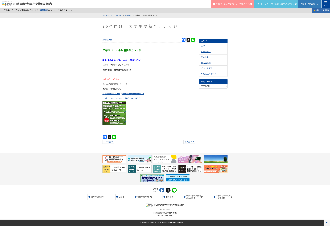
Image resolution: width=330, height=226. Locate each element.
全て (203, 46)
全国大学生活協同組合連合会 (193, 196)
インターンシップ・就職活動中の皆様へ (275, 3)
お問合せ (169, 196)
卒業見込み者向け (208, 73)
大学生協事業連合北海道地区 (223, 196)
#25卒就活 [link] (135, 98)
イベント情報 (207, 68)
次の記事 (188, 141)
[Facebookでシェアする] (162, 190)
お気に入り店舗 (322, 10)
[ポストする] (168, 190)
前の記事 (109, 141)
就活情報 (128, 15)
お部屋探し (206, 51)
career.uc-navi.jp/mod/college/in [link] (123, 93)
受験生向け (206, 57)
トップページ (107, 15)
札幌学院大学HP (144, 196)
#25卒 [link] (105, 98)
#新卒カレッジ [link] (115, 98)
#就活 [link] (126, 98)
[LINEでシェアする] (174, 190)
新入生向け (206, 62)
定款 (120, 196)
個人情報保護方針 (98, 196)
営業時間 (44, 10)
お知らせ (118, 15)
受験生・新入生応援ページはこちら (233, 3)
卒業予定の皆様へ (309, 3)
